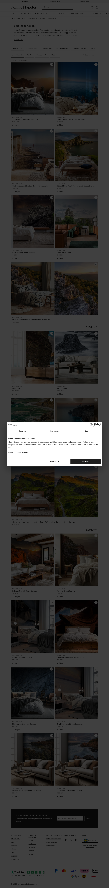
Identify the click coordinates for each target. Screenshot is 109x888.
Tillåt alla (85, 461)
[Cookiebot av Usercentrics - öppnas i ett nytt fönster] (91, 425)
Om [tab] (86, 431)
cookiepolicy (24, 452)
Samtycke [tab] (22, 431)
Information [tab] (54, 431)
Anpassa (53, 461)
